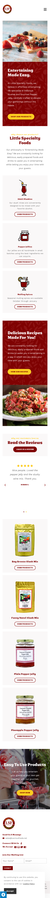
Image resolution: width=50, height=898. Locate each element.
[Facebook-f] (21, 843)
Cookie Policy (28, 884)
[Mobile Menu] (46, 9)
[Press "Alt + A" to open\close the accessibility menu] (3, 894)
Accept (10, 891)
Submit (7, 868)
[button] (23, 511)
